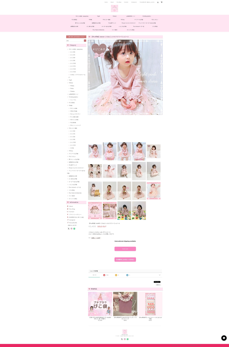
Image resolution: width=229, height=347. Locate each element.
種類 (89, 237)
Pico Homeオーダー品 (138, 26)
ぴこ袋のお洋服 (90, 26)
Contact (126, 2)
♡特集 (90, 19)
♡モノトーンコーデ (75, 125)
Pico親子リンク (112, 23)
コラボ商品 (155, 26)
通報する (158, 284)
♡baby (72, 85)
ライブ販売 (114, 29)
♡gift (98, 16)
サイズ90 (72, 60)
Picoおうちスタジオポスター (129, 23)
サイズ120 (73, 69)
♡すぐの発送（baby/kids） (82, 16)
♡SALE (114, 16)
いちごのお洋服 (122, 26)
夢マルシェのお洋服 (80, 23)
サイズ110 (72, 66)
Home (106, 2)
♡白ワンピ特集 (74, 119)
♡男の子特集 (73, 111)
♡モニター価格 (106, 19)
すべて (94, 275)
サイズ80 (72, 57)
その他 (72, 148)
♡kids (72, 88)
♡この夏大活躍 (74, 117)
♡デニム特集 (73, 108)
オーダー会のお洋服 (106, 26)
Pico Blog (119, 2)
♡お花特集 (73, 122)
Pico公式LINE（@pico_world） (147, 2)
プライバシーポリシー (75, 214)
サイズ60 (72, 52)
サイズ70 (72, 55)
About (112, 2)
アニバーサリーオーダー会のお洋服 (147, 23)
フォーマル (73, 100)
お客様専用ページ (130, 16)
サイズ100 (73, 63)
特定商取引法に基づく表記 (76, 217)
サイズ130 (73, 72)
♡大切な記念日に (146, 16)
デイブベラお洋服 (138, 19)
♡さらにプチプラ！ (75, 114)
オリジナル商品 (130, 29)
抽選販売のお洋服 (96, 23)
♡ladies (72, 91)
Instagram (134, 2)
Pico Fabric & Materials (98, 29)
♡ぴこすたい (155, 19)
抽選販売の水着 (74, 26)
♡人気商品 (74, 19)
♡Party (123, 19)
